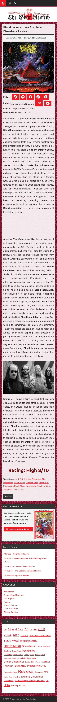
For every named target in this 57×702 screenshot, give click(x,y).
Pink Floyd (43, 483)
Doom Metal (28, 646)
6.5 (21, 629)
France (39, 646)
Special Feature (10, 605)
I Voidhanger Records (13, 654)
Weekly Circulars (11, 612)
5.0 (9, 629)
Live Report (9, 598)
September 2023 (41, 672)
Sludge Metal (8, 677)
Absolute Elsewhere (32, 479)
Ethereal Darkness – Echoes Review (19, 566)
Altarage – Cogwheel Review (16, 554)
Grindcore (7, 651)
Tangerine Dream (11, 489)
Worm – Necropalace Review (16, 575)
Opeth (38, 662)
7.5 (30, 629)
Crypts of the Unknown (14, 595)
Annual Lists (9, 592)
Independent (28, 650)
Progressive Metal (34, 486)
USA (39, 103)
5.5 (13, 629)
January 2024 (29, 655)
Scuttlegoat (41, 38)
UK (47, 681)
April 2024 (24, 636)
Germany (46, 646)
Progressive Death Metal (14, 486)
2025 (16, 635)
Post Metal (45, 662)
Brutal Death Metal (28, 641)
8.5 (21, 479)
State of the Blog (11, 609)
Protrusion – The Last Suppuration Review (22, 571)
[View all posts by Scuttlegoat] (44, 539)
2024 (16, 479)
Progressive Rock (10, 672)
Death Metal (19, 483)
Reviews (46, 486)
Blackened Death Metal (39, 635)
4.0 (5, 629)
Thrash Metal (8, 681)
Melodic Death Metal (14, 662)
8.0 (35, 629)
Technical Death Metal (32, 677)
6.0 (17, 629)
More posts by (18, 529)
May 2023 (15, 658)
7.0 (26, 629)
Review (8, 496)
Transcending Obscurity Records (30, 680)
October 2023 (29, 662)
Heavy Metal (16, 651)
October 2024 (32, 483)
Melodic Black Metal (28, 658)
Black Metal (11, 640)
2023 (41, 629)
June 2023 (7, 658)
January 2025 (40, 655)
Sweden (16, 677)
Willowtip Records (18, 685)
